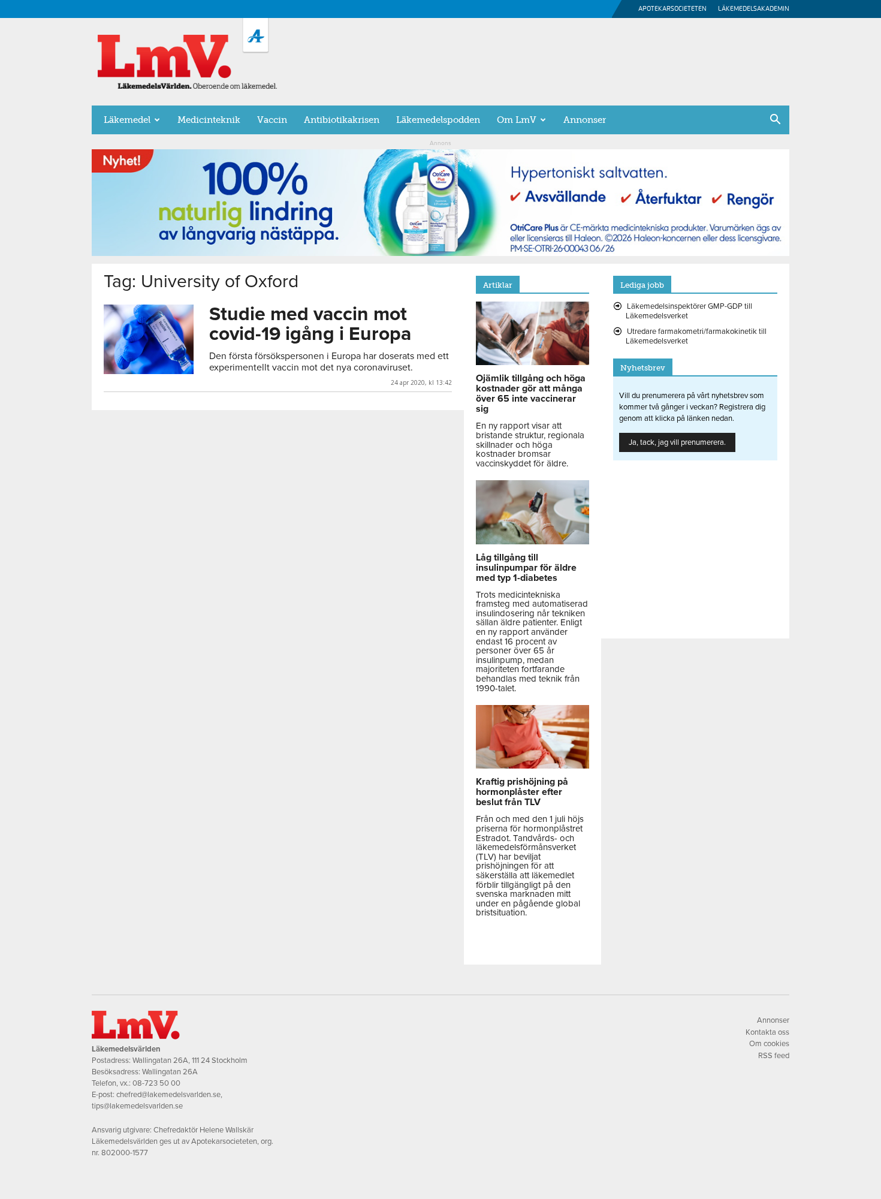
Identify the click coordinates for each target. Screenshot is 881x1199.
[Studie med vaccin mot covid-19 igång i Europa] (149, 339)
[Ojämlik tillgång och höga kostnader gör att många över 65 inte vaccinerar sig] (532, 362)
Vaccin (272, 120)
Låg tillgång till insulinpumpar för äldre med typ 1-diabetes (526, 568)
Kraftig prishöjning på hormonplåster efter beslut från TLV (522, 792)
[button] (775, 120)
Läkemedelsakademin (753, 8)
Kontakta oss (767, 1032)
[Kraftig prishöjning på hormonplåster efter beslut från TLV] (532, 766)
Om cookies (769, 1044)
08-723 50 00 (156, 1083)
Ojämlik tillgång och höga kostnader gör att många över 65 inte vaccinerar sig (531, 393)
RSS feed (773, 1056)
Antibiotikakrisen (341, 120)
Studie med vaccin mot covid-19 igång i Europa (310, 324)
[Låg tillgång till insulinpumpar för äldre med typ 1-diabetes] (532, 541)
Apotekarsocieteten (672, 8)
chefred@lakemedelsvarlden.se (168, 1094)
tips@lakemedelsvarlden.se (137, 1106)
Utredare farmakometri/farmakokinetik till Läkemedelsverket (696, 336)
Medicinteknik (208, 120)
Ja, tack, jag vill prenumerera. (677, 442)
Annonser (584, 120)
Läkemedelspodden (438, 120)
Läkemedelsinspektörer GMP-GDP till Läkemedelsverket (689, 311)
